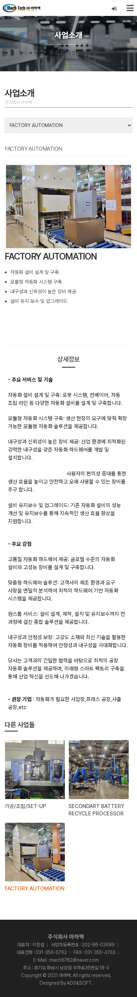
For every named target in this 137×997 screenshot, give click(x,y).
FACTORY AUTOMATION (35, 888)
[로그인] (114, 9)
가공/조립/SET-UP (25, 806)
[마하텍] (21, 8)
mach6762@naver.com (74, 960)
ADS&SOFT (79, 983)
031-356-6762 (51, 952)
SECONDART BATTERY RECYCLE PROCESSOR (96, 810)
